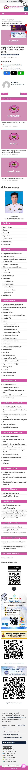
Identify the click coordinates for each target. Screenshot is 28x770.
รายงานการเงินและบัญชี (8, 398)
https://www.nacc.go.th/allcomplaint (14, 663)
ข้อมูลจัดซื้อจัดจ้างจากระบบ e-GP (10, 427)
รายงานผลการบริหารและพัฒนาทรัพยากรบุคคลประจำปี (14, 451)
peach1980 (14, 57)
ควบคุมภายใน (6, 270)
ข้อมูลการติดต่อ (6, 236)
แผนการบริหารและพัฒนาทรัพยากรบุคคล (12, 447)
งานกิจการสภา (6, 278)
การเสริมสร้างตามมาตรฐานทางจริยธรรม (12, 527)
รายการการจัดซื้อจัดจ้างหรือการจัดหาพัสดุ (12, 407)
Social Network (6, 244)
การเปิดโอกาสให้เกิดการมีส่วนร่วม (11, 496)
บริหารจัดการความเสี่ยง (8, 275)
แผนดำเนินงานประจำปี (8, 256)
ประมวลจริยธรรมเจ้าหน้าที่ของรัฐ (10, 454)
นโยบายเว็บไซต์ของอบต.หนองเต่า (11, 731)
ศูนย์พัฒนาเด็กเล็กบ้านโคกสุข (10, 329)
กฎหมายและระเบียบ (8, 292)
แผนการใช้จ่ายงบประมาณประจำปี (11, 387)
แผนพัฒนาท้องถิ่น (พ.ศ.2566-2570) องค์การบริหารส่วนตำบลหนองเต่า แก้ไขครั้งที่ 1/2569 (14, 151)
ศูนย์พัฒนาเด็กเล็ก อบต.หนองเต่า (11, 326)
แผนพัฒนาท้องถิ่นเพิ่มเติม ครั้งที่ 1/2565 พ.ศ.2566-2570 (14, 123)
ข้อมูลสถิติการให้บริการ (8, 312)
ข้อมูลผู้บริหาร (6, 230)
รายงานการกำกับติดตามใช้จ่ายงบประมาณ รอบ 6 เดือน (14, 391)
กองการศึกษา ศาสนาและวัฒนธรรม (11, 324)
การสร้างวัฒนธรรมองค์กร (9, 508)
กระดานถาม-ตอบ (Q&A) (8, 375)
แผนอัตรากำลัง (6, 460)
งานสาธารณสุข (6, 344)
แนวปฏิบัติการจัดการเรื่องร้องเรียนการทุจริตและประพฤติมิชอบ (14, 473)
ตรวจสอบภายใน (6, 272)
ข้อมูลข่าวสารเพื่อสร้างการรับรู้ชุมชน (11, 364)
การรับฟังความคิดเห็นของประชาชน (11, 493)
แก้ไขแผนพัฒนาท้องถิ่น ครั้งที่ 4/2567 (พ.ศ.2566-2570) (24, 94)
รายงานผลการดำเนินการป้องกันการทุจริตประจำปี (14, 532)
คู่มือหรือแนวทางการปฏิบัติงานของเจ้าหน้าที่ (13, 304)
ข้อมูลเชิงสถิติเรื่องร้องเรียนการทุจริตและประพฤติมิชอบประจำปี (14, 483)
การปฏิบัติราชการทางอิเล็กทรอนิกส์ (11, 361)
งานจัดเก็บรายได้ (7, 295)
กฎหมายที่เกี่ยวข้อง (7, 238)
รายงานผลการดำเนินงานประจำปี (10, 264)
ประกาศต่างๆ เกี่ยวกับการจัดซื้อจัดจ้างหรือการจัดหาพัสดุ (15, 411)
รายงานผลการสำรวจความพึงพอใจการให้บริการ (14, 315)
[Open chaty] (24, 766)
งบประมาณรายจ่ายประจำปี (9, 384)
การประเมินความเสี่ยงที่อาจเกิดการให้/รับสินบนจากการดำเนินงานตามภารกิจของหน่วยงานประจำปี (15, 512)
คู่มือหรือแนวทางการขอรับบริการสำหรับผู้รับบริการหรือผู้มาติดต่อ (14, 308)
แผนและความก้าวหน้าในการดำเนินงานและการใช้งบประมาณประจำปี (14, 260)
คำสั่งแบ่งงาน (6, 463)
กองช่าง (4, 321)
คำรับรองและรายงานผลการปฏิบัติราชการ (12, 267)
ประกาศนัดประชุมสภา (9, 284)
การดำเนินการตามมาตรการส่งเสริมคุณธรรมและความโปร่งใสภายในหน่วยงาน (14, 547)
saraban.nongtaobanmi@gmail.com (16, 717)
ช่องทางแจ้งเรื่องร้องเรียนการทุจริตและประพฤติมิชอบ (14, 478)
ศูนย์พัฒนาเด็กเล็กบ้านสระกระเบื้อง (12, 332)
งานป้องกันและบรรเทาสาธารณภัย (11, 341)
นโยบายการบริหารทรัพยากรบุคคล (11, 436)
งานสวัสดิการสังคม (7, 349)
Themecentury (14, 768)
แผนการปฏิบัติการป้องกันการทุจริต (11, 530)
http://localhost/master (17, 84)
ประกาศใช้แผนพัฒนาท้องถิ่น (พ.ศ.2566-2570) (13, 178)
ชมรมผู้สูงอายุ (6, 352)
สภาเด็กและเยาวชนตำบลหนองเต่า (11, 335)
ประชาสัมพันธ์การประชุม (9, 290)
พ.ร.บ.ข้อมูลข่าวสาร (7, 366)
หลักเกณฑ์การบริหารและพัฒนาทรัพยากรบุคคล (14, 444)
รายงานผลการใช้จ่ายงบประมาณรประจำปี (12, 395)
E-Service (5, 369)
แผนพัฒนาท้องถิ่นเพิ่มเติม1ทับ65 (11, 69)
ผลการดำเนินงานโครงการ (9, 355)
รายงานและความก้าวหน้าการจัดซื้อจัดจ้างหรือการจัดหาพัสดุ (14, 415)
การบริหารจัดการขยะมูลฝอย (9, 372)
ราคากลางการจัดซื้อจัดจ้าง (9, 424)
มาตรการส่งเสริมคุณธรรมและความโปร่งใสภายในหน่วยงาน (14, 542)
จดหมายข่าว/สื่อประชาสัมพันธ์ (10, 358)
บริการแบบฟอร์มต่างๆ (8, 557)
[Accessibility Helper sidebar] (26, 9)
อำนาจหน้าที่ (6, 233)
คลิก (14, 589)
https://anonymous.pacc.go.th (14, 703)
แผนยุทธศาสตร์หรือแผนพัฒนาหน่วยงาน (10, 54)
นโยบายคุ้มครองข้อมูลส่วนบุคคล (11, 734)
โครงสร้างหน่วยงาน (7, 227)
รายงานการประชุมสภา (9, 287)
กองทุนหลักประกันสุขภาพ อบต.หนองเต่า (12, 346)
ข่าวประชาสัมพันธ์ (7, 241)
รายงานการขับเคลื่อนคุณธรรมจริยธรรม (12, 457)
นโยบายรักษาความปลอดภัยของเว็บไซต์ (13, 737)
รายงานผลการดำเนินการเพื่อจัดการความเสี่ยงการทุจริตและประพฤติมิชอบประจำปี (14, 517)
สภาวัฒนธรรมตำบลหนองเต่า (9, 338)
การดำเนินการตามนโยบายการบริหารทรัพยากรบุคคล (13, 440)
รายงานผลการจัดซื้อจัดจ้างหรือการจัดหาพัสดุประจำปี (15, 420)
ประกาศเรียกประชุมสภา (9, 281)
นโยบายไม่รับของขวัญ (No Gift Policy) (12, 505)
